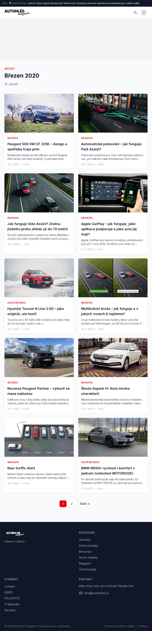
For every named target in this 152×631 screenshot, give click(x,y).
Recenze (85, 551)
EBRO (8, 592)
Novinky (85, 540)
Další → (85, 503)
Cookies (142, 626)
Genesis (9, 610)
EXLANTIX (12, 598)
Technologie (87, 569)
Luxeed (9, 586)
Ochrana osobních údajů (119, 626)
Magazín (85, 563)
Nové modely (88, 557)
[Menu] (144, 12)
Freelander (12, 604)
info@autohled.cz (96, 593)
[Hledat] (135, 12)
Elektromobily (88, 545)
